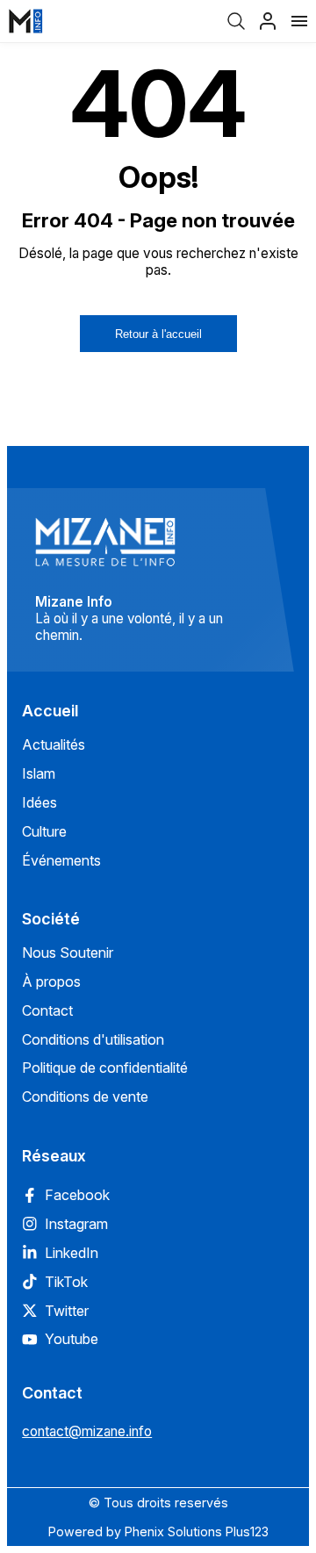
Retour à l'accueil (158, 334)
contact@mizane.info (87, 1431)
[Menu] (299, 21)
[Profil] (267, 21)
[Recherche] (236, 21)
